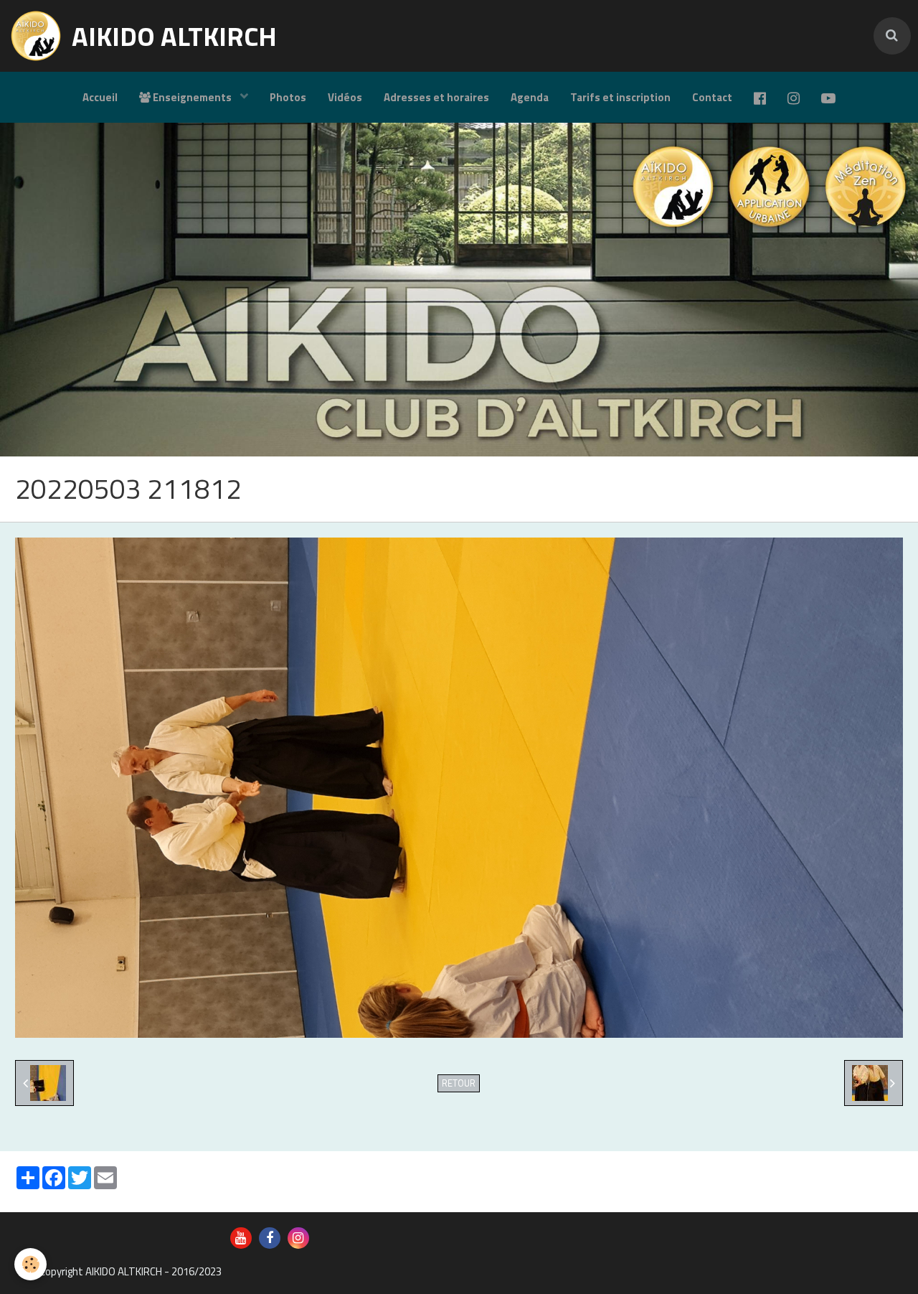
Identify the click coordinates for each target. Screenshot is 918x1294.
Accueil (100, 97)
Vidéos (345, 97)
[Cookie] (30, 1264)
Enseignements (192, 97)
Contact (712, 97)
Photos (288, 97)
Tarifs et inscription (620, 97)
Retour (458, 1083)
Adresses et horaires (436, 97)
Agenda (530, 97)
